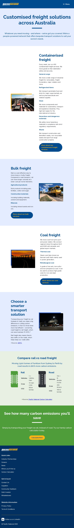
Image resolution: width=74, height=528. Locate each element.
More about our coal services (50, 282)
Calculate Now (37, 438)
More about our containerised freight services (49, 147)
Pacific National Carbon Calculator (40, 399)
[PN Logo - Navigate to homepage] (11, 4)
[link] (8, 459)
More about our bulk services (21, 215)
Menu (67, 4)
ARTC (20, 343)
